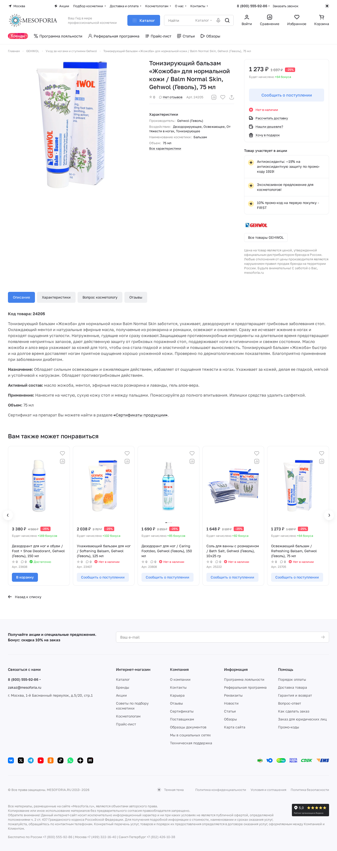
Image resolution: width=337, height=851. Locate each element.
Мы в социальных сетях (190, 735)
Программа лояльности (244, 679)
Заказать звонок (285, 6)
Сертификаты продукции (140, 414)
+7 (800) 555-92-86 (57, 837)
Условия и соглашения (268, 790)
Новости (231, 703)
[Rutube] (90, 760)
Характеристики (56, 297)
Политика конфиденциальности (220, 790)
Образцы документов (188, 727)
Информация (236, 669)
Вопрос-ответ (289, 703)
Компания (179, 669)
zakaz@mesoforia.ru (24, 687)
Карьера (177, 695)
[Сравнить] (213, 97)
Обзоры (230, 719)
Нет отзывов (172, 97)
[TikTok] (60, 760)
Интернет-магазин (133, 669)
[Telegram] (31, 760)
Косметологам (128, 716)
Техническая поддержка (191, 743)
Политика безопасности (310, 790)
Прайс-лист (126, 724)
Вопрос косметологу (100, 297)
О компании (180, 679)
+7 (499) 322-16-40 (101, 837)
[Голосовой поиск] (218, 20)
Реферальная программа (245, 687)
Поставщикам (182, 719)
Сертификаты (182, 711)
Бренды (122, 687)
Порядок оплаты (292, 679)
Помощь (285, 669)
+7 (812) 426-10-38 (161, 837)
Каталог (123, 679)
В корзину (25, 577)
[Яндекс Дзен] (80, 760)
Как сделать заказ (293, 711)
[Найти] (227, 20)
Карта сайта (234, 727)
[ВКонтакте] (11, 760)
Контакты (178, 687)
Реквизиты (233, 695)
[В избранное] (222, 97)
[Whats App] (70, 760)
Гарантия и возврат (295, 695)
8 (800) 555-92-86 (252, 6)
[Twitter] (21, 760)
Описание (21, 297)
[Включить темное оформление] (327, 6)
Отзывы (135, 297)
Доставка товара (292, 687)
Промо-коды (288, 727)
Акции (121, 695)
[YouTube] (41, 760)
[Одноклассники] (51, 760)
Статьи (230, 711)
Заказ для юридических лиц (302, 719)
